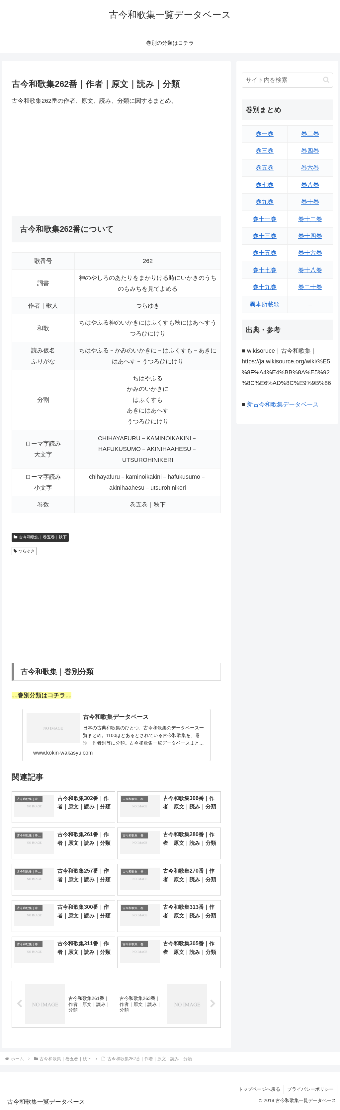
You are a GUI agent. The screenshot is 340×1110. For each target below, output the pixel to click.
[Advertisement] (116, 160)
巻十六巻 (310, 253)
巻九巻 (265, 202)
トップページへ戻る (259, 1089)
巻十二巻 (310, 219)
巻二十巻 (310, 287)
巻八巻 (310, 185)
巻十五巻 (265, 253)
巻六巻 (310, 167)
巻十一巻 (265, 219)
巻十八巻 (310, 270)
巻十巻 (310, 202)
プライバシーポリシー (310, 1089)
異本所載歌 (265, 304)
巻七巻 (265, 185)
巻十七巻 (265, 270)
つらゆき (27, 551)
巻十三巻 (265, 236)
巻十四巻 (310, 236)
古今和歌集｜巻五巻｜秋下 (43, 537)
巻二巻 (310, 134)
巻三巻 (265, 151)
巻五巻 (265, 167)
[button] (326, 80)
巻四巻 (310, 151)
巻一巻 (265, 134)
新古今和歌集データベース (283, 404)
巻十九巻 (265, 287)
